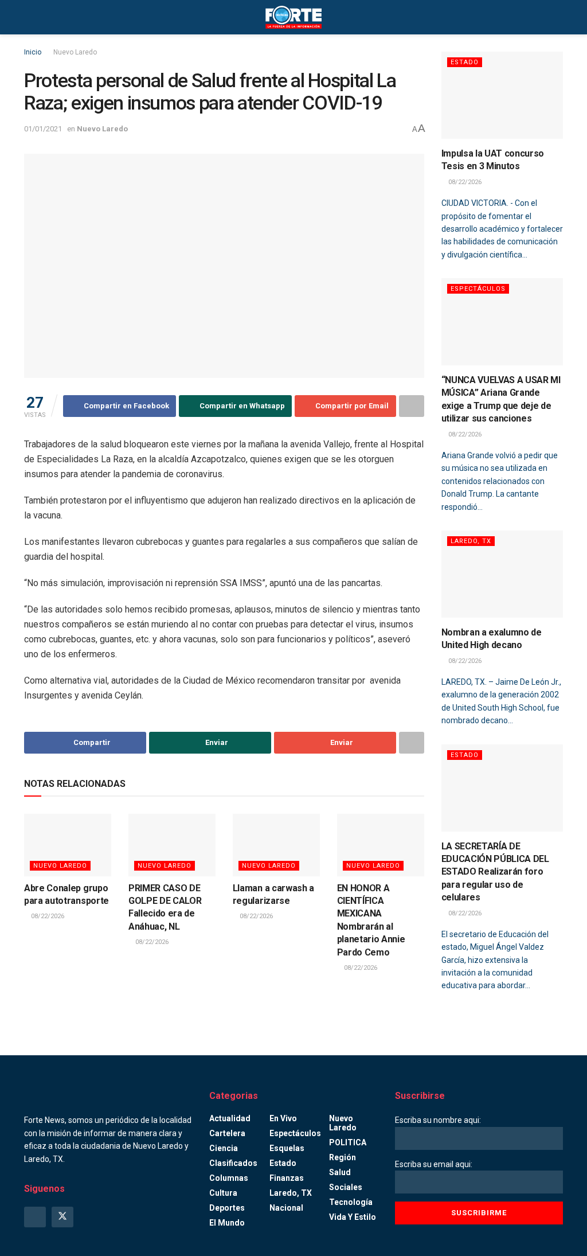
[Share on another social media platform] (411, 406)
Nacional (286, 1207)
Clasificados (233, 1163)
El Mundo (227, 1222)
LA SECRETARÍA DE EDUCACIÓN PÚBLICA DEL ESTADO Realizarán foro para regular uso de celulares (495, 872)
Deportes (227, 1207)
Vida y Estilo (352, 1217)
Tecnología (351, 1202)
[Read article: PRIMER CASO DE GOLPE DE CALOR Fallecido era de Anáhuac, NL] (172, 845)
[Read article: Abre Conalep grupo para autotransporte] (67, 845)
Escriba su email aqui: (433, 1164)
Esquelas (286, 1148)
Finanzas (286, 1178)
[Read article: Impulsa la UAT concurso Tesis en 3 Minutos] (502, 95)
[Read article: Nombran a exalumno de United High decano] (502, 574)
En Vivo (283, 1118)
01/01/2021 (43, 128)
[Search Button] (558, 17)
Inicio (32, 52)
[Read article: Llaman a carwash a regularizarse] (276, 845)
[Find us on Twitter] (62, 1217)
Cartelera (227, 1133)
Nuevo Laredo (75, 52)
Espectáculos (478, 288)
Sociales (345, 1187)
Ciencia (223, 1148)
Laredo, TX (471, 541)
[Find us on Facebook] (35, 1217)
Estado (465, 62)
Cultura (223, 1193)
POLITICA (347, 1142)
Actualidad (230, 1118)
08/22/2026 (46, 916)
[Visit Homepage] (293, 17)
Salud (340, 1172)
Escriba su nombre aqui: (438, 1120)
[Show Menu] (29, 17)
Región (342, 1157)
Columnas (228, 1178)
